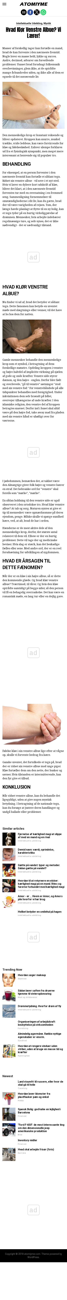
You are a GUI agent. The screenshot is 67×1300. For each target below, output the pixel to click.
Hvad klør (14, 287)
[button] (4, 4)
